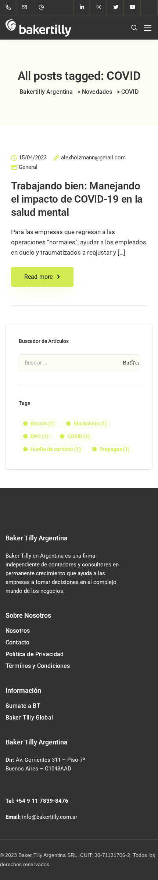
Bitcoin (42, 423)
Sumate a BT (23, 705)
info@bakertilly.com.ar (49, 817)
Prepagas (115, 449)
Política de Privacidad (35, 654)
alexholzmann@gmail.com (93, 158)
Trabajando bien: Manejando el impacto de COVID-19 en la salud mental (77, 199)
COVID (78, 436)
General (28, 167)
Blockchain (90, 423)
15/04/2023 (33, 158)
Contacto (17, 642)
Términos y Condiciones (38, 665)
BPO (39, 436)
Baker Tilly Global (29, 717)
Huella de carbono (55, 449)
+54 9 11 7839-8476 (42, 801)
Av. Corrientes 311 (38, 760)
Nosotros (18, 630)
